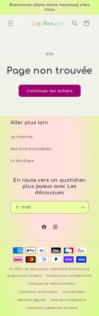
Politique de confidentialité (69, 275)
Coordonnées (74, 292)
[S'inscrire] (82, 207)
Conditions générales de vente (52, 308)
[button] (10, 23)
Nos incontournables (31, 148)
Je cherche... (23, 137)
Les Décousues (35, 269)
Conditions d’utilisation (38, 292)
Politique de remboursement (52, 283)
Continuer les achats (49, 91)
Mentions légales (31, 300)
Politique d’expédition (69, 300)
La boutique (22, 160)
